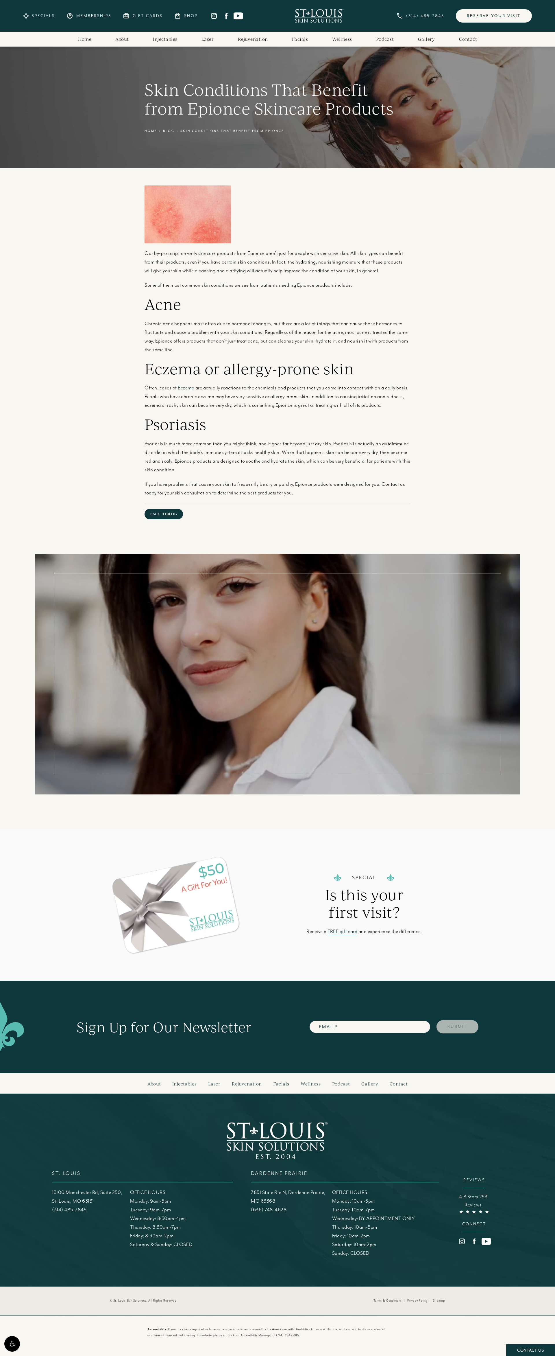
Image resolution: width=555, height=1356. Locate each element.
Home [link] (84, 39)
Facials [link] (300, 39)
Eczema (186, 388)
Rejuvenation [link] (253, 39)
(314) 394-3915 (287, 1335)
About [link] (122, 39)
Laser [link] (207, 39)
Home (151, 131)
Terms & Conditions (387, 1300)
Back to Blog (163, 514)
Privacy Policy (417, 1300)
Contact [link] (468, 39)
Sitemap (439, 1300)
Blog (169, 131)
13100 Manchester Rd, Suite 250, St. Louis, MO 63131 (87, 1197)
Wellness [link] (342, 39)
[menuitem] (214, 16)
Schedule (379, 660)
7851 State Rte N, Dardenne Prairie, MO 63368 (288, 1197)
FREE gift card (342, 931)
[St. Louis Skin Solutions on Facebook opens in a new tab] (226, 16)
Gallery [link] (426, 39)
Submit (457, 1026)
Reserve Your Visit (494, 15)
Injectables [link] (165, 39)
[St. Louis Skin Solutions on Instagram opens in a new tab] (214, 16)
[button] (12, 1344)
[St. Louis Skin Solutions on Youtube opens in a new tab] (238, 16)
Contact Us (380, 716)
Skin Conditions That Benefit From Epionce (232, 131)
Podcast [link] (385, 39)
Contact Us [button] (530, 1350)
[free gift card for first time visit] (198, 905)
